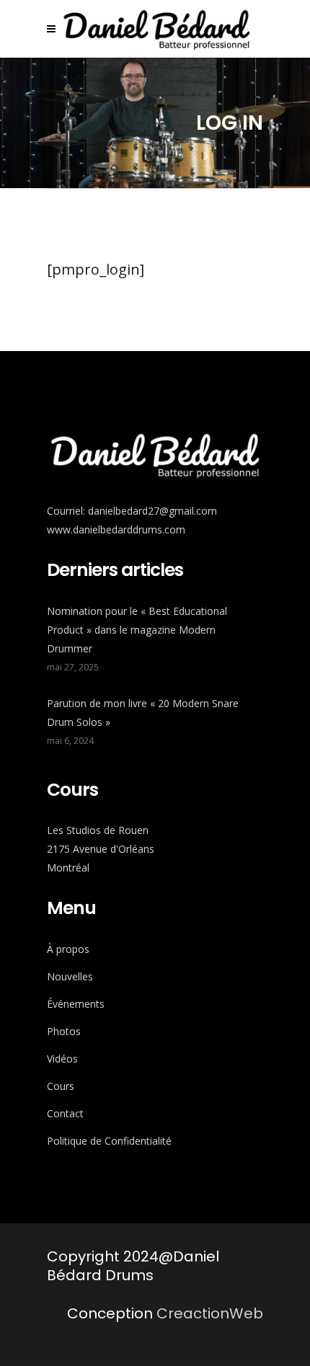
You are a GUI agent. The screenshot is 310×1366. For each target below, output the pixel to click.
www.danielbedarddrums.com (116, 529)
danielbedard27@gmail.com (152, 511)
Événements (76, 1004)
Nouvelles (70, 976)
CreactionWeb (209, 1313)
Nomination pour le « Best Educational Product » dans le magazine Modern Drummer (137, 629)
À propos (68, 949)
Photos (64, 1031)
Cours (60, 1086)
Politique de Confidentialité (109, 1141)
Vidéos (62, 1058)
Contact (65, 1113)
